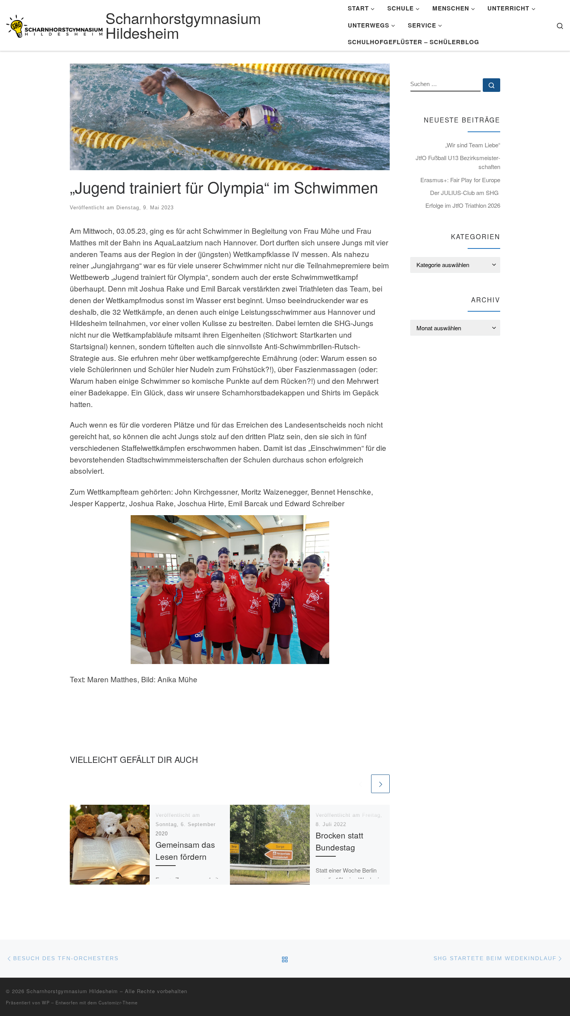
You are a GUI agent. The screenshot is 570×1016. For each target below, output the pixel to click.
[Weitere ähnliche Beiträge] (380, 784)
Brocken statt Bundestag (339, 841)
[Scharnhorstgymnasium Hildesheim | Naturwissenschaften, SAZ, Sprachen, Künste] (54, 23)
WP (46, 1002)
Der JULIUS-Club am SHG (465, 192)
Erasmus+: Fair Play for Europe (460, 180)
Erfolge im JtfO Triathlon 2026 (462, 205)
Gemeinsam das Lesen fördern (185, 850)
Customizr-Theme (118, 1002)
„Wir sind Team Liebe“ (472, 145)
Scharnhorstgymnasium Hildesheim (72, 991)
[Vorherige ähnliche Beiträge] (360, 784)
